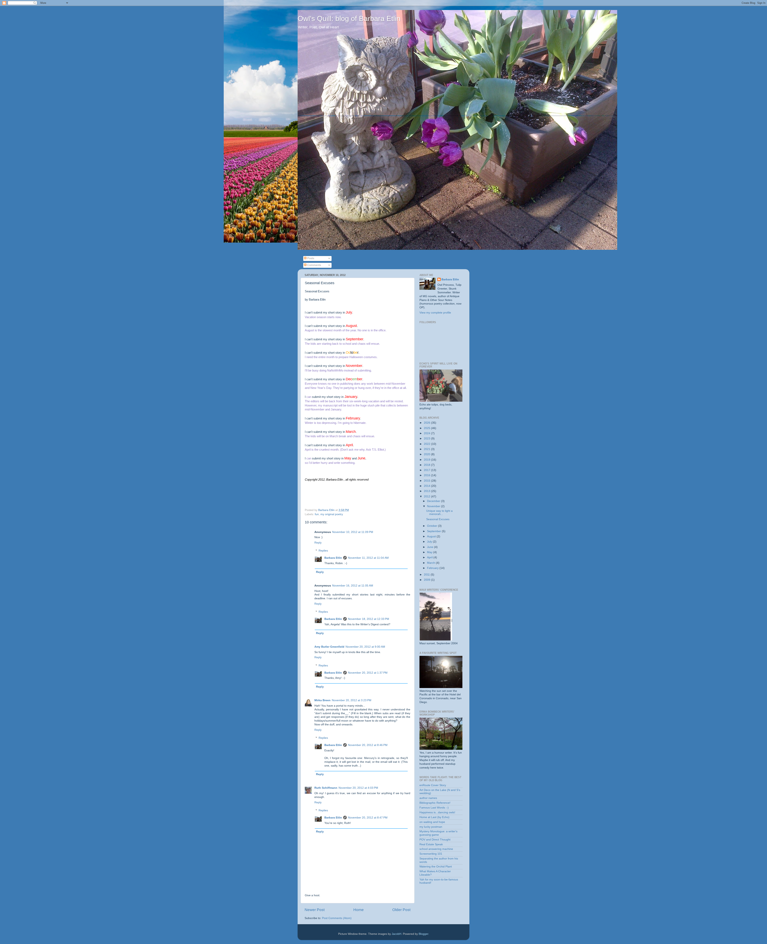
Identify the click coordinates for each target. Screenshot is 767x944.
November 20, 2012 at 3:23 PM (351, 700)
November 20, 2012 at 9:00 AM (365, 646)
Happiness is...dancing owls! (437, 812)
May (430, 552)
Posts (310, 258)
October (432, 525)
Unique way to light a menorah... (439, 512)
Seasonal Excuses (437, 519)
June (430, 547)
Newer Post (315, 910)
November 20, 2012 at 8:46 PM (367, 745)
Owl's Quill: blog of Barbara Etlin (349, 18)
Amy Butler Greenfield (329, 646)
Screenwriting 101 (430, 853)
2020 (427, 454)
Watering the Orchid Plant (435, 866)
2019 (427, 459)
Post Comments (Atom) (337, 918)
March (431, 562)
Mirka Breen (322, 700)
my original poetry (331, 514)
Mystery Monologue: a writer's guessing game (438, 833)
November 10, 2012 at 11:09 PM (352, 532)
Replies (323, 550)
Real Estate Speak (431, 844)
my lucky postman (430, 826)
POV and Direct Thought (434, 839)
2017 (427, 470)
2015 (427, 480)
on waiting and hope (432, 822)
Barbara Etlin (333, 557)
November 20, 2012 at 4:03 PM (358, 787)
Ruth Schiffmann (325, 787)
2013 (427, 491)
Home (358, 910)
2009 (427, 579)
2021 (427, 449)
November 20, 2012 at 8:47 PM (367, 817)
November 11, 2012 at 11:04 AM (368, 557)
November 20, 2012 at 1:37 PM (367, 672)
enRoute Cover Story (432, 785)
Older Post (401, 910)
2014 (427, 485)
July (430, 541)
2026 (427, 422)
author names (428, 798)
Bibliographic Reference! (434, 802)
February (433, 568)
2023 (427, 438)
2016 (427, 475)
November (434, 506)
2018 (427, 464)
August (432, 536)
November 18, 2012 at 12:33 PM (368, 618)
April (430, 557)
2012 (427, 496)
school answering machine (436, 848)
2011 (427, 574)
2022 (427, 443)
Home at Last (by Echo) (434, 817)
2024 (427, 433)
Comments (313, 265)
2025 (427, 428)
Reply (318, 542)
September (434, 531)
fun (317, 514)
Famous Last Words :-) (434, 807)
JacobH (396, 933)
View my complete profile (435, 312)
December (434, 501)
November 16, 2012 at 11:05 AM (352, 585)
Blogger (423, 933)
